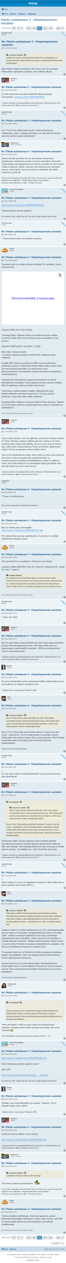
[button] (14, 28)
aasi (10, 802)
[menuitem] (5, 9)
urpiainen (13, 55)
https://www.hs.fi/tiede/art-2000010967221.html (22, 530)
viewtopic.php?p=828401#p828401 (29, 97)
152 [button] (45, 28)
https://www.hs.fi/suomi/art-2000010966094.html (23, 205)
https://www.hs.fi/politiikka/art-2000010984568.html (24, 1140)
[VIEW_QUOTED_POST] (25, 55)
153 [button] (50, 28)
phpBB (31, 1254)
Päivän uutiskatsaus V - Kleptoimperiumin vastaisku (29, 21)
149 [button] (28, 28)
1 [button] (21, 28)
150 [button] (34, 28)
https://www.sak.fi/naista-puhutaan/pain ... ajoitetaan (25, 1075)
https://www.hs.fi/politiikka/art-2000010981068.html (24, 1058)
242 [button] (58, 28)
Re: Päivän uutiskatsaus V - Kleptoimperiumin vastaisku (30, 43)
